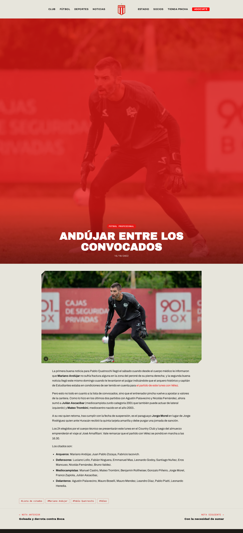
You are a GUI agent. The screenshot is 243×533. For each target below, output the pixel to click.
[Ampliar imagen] (121, 317)
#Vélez (103, 500)
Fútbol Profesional (121, 226)
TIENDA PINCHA (178, 9)
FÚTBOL (65, 9)
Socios (158, 9)
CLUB (52, 9)
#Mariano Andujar (57, 500)
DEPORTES (81, 9)
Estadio (143, 9)
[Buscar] (220, 9)
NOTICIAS (99, 9)
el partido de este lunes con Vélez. (157, 385)
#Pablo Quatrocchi (83, 500)
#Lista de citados (31, 500)
